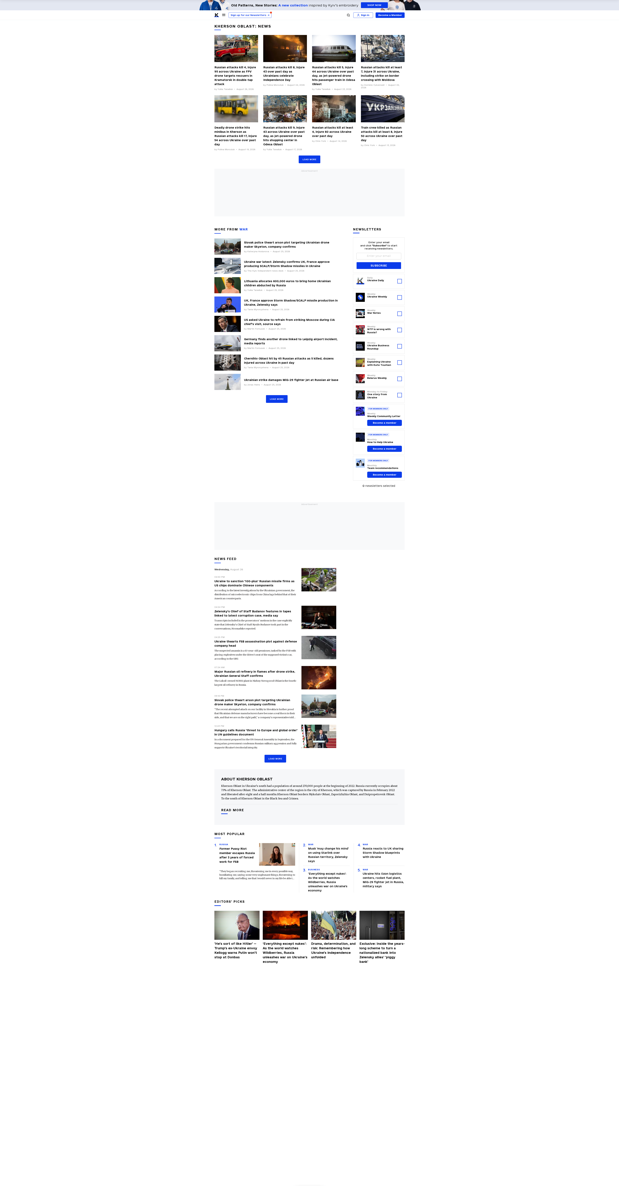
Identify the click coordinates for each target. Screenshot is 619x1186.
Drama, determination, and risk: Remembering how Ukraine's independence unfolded (333, 950)
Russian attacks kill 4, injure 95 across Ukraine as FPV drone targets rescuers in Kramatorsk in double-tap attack (235, 76)
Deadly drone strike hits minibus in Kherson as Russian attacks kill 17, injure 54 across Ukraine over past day (235, 136)
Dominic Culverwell (374, 85)
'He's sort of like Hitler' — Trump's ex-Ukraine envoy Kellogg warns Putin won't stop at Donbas (235, 950)
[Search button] (348, 15)
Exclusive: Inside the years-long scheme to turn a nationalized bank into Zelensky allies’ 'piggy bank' (382, 952)
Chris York (320, 141)
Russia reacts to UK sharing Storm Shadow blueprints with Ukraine (383, 852)
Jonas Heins (253, 385)
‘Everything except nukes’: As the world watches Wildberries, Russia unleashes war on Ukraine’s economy (327, 882)
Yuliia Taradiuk (225, 89)
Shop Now (374, 5)
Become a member (384, 422)
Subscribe (379, 265)
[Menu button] (223, 14)
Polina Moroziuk (275, 85)
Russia (223, 844)
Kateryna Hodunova (258, 251)
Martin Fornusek (256, 329)
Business (314, 869)
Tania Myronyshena (257, 309)
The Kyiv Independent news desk (265, 271)
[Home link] (216, 15)
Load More (309, 159)
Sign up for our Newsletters (250, 15)
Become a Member (390, 15)
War (311, 844)
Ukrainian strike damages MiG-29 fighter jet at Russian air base (291, 379)
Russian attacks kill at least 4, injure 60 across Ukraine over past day (332, 131)
